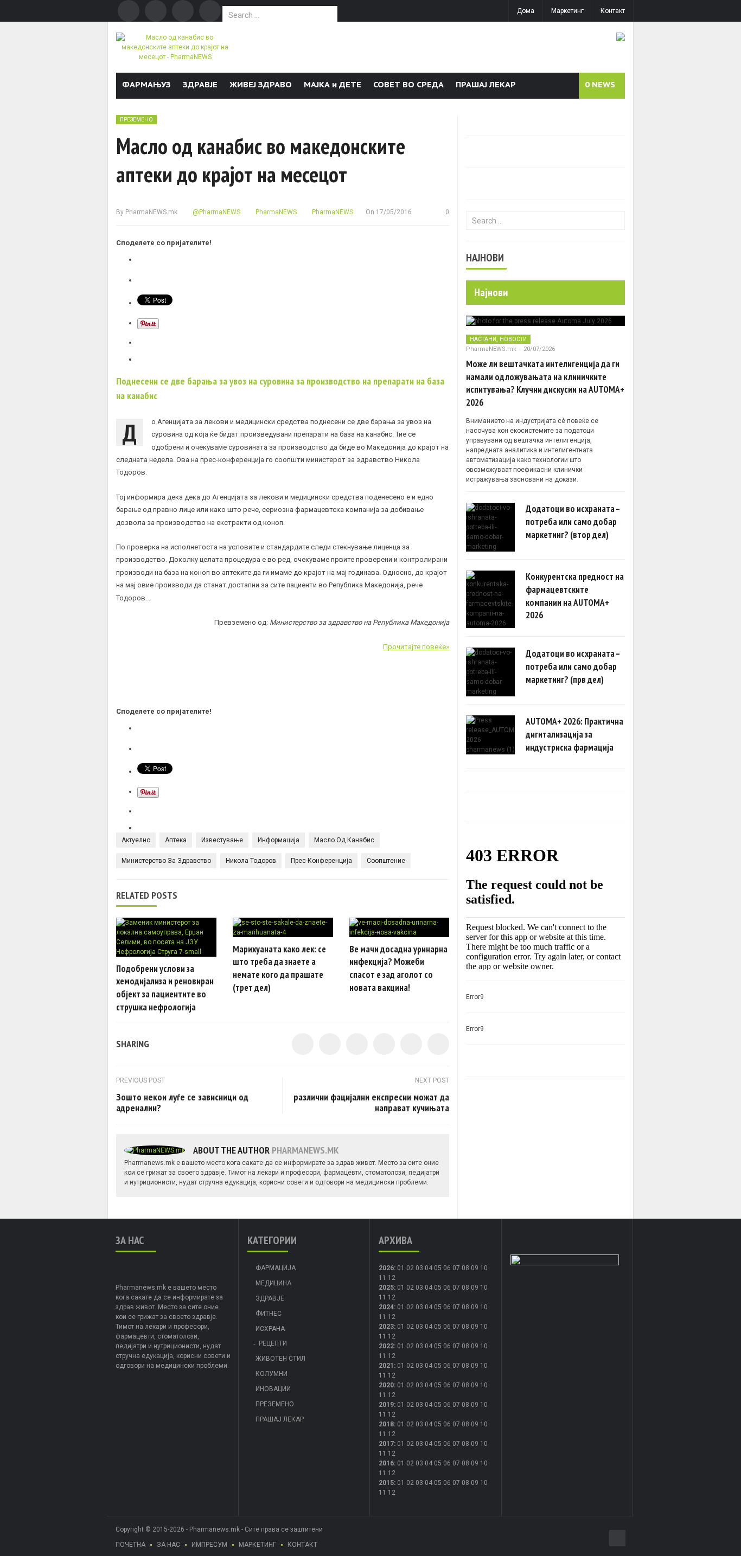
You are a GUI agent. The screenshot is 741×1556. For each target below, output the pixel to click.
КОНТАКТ (302, 1544)
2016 (386, 1463)
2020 (386, 1385)
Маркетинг (567, 11)
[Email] (183, 11)
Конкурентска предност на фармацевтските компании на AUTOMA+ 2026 (575, 596)
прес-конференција (321, 861)
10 (484, 1287)
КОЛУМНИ (271, 1374)
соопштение (386, 861)
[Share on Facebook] (303, 1044)
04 (428, 1268)
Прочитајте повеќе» (416, 647)
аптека (176, 840)
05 (438, 1268)
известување (222, 840)
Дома (525, 11)
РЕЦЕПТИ (273, 1343)
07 (456, 1268)
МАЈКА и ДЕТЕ (332, 84)
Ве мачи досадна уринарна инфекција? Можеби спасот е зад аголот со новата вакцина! (398, 968)
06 (447, 1268)
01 (401, 1268)
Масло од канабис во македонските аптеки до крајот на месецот (260, 160)
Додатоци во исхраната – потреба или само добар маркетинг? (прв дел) (573, 667)
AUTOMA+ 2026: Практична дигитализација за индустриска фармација (574, 734)
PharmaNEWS (275, 212)
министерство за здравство (166, 861)
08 (465, 1287)
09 (474, 1287)
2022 (386, 1346)
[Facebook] (128, 11)
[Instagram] (210, 11)
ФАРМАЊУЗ (146, 84)
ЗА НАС (168, 1544)
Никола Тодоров (251, 861)
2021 (386, 1365)
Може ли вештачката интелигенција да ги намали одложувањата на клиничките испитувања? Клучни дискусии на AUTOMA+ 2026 (545, 383)
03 (419, 1268)
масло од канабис (344, 840)
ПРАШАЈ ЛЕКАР (486, 84)
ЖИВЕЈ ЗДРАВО (260, 84)
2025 (386, 1287)
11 (382, 1297)
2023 (386, 1326)
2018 (386, 1424)
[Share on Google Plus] (411, 1044)
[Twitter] (156, 11)
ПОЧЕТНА (130, 1544)
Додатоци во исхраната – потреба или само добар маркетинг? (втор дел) (573, 522)
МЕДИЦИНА (273, 1283)
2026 (386, 1268)
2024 (386, 1307)
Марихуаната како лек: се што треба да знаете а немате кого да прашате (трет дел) (279, 968)
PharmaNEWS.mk (151, 212)
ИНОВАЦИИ (273, 1389)
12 (391, 1297)
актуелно (136, 840)
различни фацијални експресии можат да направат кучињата (371, 1102)
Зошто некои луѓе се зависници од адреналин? (182, 1102)
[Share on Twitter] (330, 1044)
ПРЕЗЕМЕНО (136, 120)
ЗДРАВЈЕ (200, 84)
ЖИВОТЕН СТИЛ (280, 1358)
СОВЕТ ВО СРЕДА (408, 84)
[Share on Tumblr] (384, 1044)
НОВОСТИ (513, 339)
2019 (386, 1404)
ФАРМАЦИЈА (275, 1268)
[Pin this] (438, 1044)
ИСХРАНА (270, 1329)
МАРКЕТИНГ (257, 1544)
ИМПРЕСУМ (209, 1544)
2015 (386, 1483)
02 (410, 1268)
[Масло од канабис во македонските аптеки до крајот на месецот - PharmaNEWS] (175, 46)
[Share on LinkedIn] (357, 1044)
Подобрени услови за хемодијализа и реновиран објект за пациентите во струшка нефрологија (165, 988)
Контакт (613, 11)
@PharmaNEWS (215, 212)
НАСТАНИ (483, 339)
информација (278, 840)
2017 (386, 1444)
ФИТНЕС (268, 1313)
